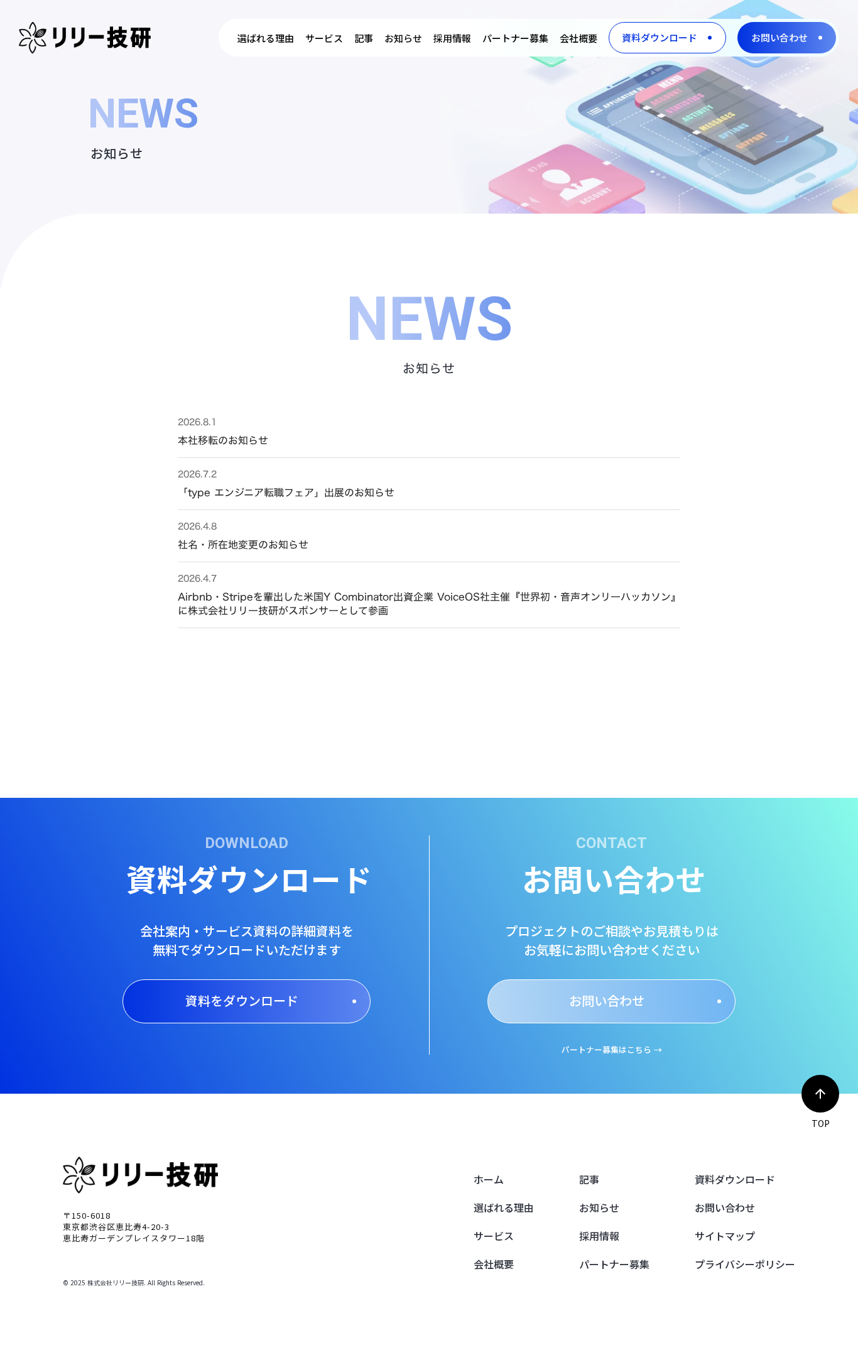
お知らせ (599, 1207)
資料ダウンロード (735, 1179)
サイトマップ (725, 1235)
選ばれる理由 (504, 1207)
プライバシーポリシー (745, 1263)
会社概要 (494, 1263)
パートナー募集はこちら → (612, 1049)
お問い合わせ (725, 1207)
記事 (589, 1179)
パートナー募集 (614, 1263)
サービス (494, 1235)
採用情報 (599, 1235)
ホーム (489, 1179)
